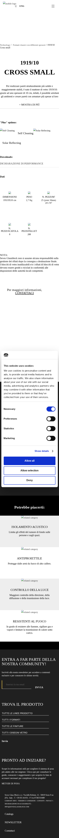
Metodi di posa (11, 783)
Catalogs (9, 814)
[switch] (50, 418)
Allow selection (29, 470)
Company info (11, 801)
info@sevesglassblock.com (17, 807)
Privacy (49, 801)
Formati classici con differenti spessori (29, 45)
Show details (42, 451)
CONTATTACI (24, 293)
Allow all (29, 460)
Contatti (40, 801)
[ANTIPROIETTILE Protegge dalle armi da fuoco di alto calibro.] (29, 549)
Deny (29, 480)
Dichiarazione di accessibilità (18, 804)
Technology (5, 45)
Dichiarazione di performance (21, 163)
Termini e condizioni (26, 801)
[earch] (16, 6)
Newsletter (13, 822)
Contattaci (10, 831)
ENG (22, 6)
